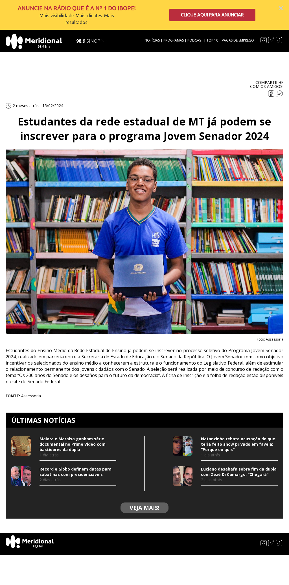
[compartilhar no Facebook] (272, 95)
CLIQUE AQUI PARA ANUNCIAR (212, 14)
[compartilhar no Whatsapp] (279, 95)
